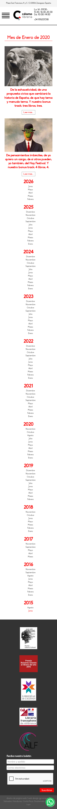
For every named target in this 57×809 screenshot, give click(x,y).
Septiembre (30, 221)
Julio (30, 224)
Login (28, 804)
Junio (30, 186)
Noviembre (30, 215)
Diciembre (30, 212)
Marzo (30, 196)
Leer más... (28, 112)
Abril (30, 193)
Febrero (30, 199)
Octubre (30, 218)
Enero (30, 244)
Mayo (30, 189)
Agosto (30, 435)
